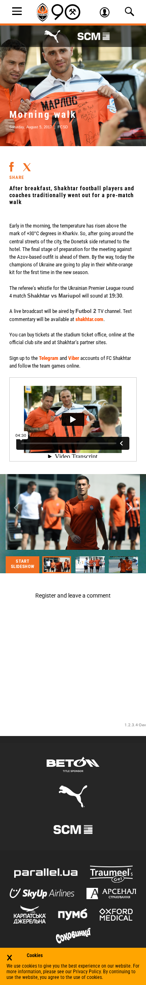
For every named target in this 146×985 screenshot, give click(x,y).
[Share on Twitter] (27, 165)
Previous (16, 508)
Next (129, 508)
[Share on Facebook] (11, 163)
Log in (107, 13)
